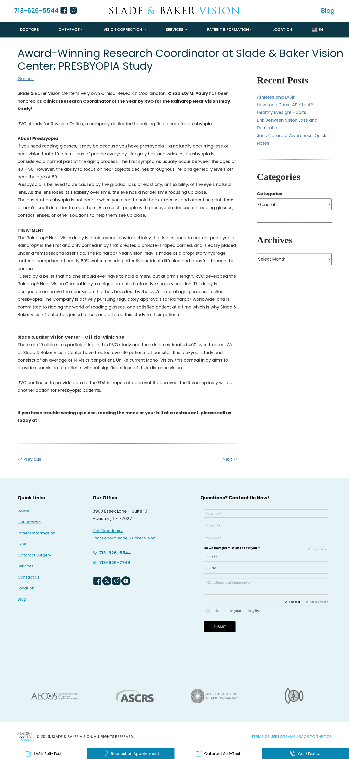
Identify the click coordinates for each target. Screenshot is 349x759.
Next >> (230, 459)
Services (174, 29)
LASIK (22, 544)
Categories (269, 194)
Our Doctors (29, 522)
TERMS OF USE (264, 736)
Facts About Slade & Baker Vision (124, 538)
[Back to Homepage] (26, 736)
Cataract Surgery (34, 555)
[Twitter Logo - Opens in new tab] (107, 581)
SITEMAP (288, 736)
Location (282, 29)
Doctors (29, 29)
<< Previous (29, 459)
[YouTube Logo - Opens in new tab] (126, 581)
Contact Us (28, 577)
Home (23, 511)
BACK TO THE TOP (315, 736)
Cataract (69, 29)
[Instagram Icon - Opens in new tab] (74, 11)
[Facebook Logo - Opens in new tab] (97, 581)
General (26, 79)
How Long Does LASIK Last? (285, 105)
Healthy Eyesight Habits (281, 112)
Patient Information (228, 29)
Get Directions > (108, 531)
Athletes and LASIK (276, 97)
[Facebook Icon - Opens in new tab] (64, 11)
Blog (22, 599)
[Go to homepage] (174, 10)
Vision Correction (123, 29)
